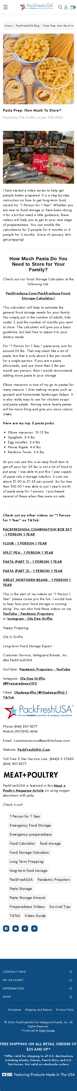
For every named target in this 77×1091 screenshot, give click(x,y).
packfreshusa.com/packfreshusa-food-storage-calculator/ (38, 296)
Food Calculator (22, 843)
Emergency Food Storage (30, 825)
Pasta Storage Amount (27, 897)
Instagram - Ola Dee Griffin (30, 618)
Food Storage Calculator (29, 852)
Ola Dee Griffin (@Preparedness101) (24, 681)
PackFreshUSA (21, 879)
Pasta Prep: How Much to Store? (32, 110)
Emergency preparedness (31, 834)
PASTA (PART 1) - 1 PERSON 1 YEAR (32, 561)
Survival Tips (59, 906)
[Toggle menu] (5, 7)
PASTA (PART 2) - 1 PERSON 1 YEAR (32, 570)
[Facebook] (6, 928)
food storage (50, 843)
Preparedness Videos (27, 906)
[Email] (15, 928)
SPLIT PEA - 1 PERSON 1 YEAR (28, 552)
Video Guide (35, 915)
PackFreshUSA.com (34, 749)
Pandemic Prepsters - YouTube (45, 669)
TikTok (15, 915)
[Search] (60, 6)
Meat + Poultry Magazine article (34, 788)
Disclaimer (14, 1010)
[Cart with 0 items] (71, 7)
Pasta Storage (21, 888)
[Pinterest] (34, 928)
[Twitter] (25, 928)
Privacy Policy (65, 1010)
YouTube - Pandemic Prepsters (28, 613)
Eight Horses (47, 1030)
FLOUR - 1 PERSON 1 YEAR (25, 543)
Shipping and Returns (38, 1010)
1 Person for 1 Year (25, 816)
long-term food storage (28, 870)
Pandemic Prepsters (54, 879)
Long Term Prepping (26, 861)
